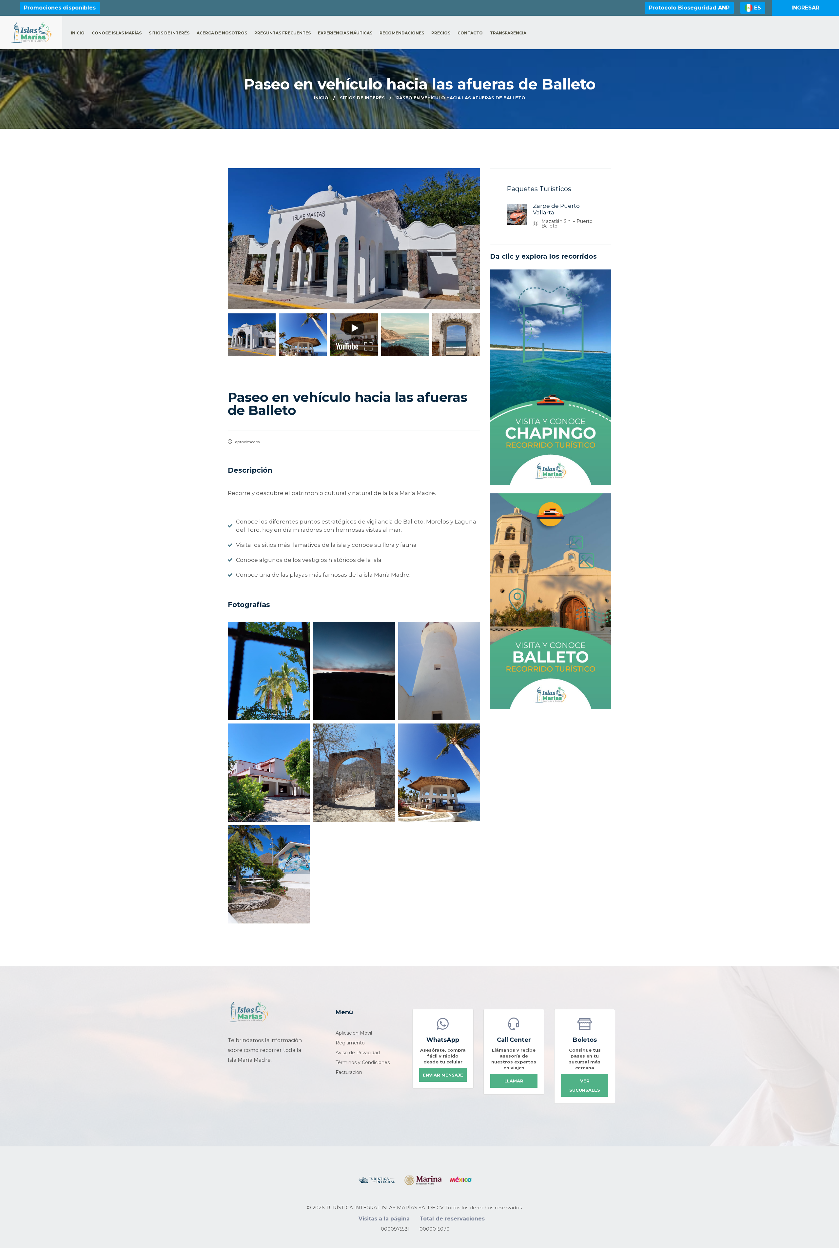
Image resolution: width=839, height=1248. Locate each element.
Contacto (470, 33)
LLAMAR (513, 1080)
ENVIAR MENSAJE (443, 1075)
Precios (440, 33)
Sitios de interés (169, 33)
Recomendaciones (402, 33)
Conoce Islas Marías (117, 33)
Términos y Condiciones (363, 1062)
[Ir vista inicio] (248, 1012)
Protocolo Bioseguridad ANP (689, 8)
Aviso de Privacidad (358, 1053)
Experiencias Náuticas (345, 33)
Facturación (349, 1072)
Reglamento (350, 1043)
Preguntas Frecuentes (282, 33)
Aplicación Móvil (354, 1033)
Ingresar (805, 8)
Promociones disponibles (60, 8)
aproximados (247, 441)
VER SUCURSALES (584, 1085)
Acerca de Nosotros (222, 33)
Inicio (78, 33)
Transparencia (508, 33)
